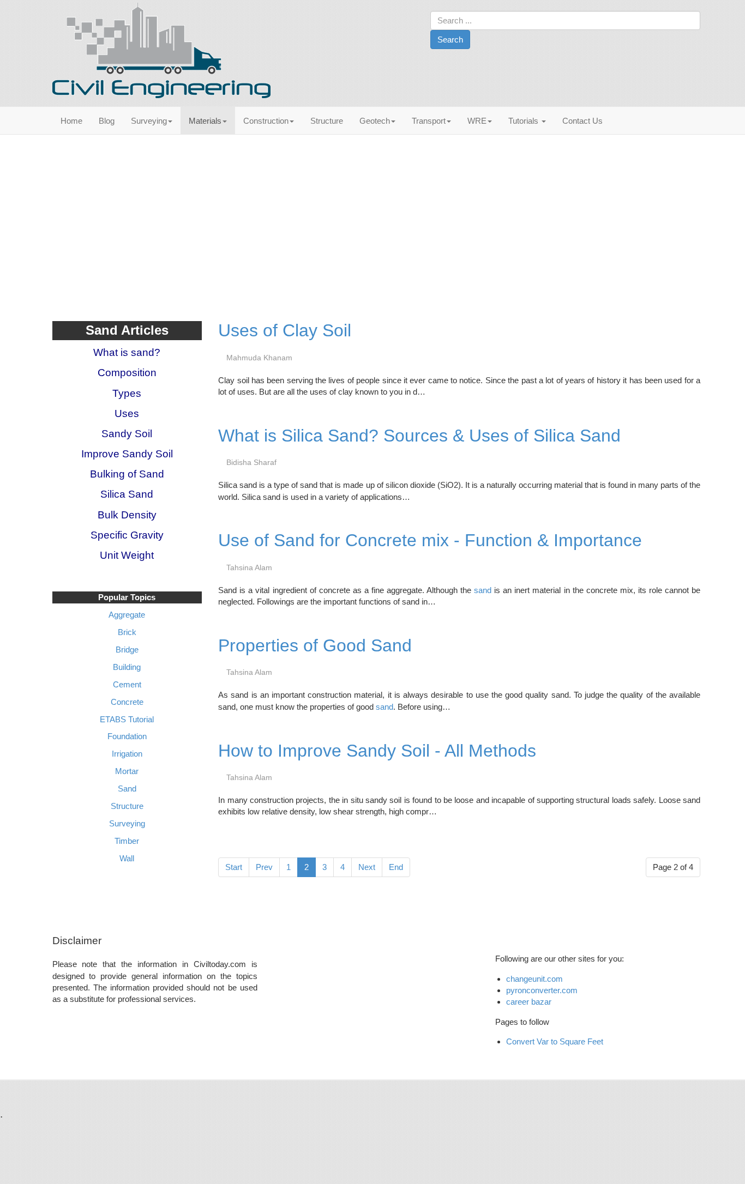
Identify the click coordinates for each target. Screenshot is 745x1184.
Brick (127, 632)
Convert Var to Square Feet (554, 1041)
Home (71, 120)
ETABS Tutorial (127, 719)
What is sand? (126, 352)
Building (127, 667)
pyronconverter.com (542, 990)
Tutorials (524, 120)
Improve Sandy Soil (127, 454)
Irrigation (127, 753)
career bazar (530, 1001)
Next (366, 867)
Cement (127, 684)
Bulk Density (127, 515)
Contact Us (582, 120)
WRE (476, 120)
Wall (126, 858)
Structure (326, 120)
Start (233, 867)
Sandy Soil (126, 433)
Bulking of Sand (127, 474)
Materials (205, 120)
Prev (264, 867)
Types (126, 393)
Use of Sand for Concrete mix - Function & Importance (430, 540)
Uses (127, 413)
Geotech (374, 120)
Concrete (127, 701)
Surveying (149, 120)
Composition (127, 372)
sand (482, 590)
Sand (127, 788)
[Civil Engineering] (161, 50)
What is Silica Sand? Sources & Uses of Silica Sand (419, 435)
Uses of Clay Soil (284, 330)
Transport (429, 120)
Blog (107, 120)
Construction (266, 120)
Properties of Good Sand (315, 645)
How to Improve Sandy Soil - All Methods (377, 750)
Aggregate (127, 614)
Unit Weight (127, 555)
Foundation (127, 736)
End (396, 867)
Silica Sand (126, 494)
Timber (127, 840)
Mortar (127, 771)
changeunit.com (534, 978)
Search (450, 39)
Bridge (127, 649)
